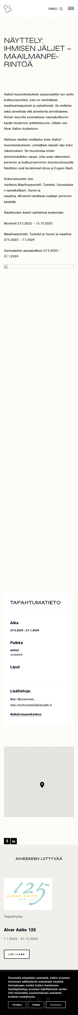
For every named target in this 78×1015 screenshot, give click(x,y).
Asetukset (55, 1004)
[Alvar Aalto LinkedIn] (14, 841)
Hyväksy (17, 1004)
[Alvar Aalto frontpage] (8, 9)
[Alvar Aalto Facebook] (7, 841)
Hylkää (36, 1004)
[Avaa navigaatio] (71, 9)
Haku (52, 9)
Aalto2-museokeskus (25, 714)
